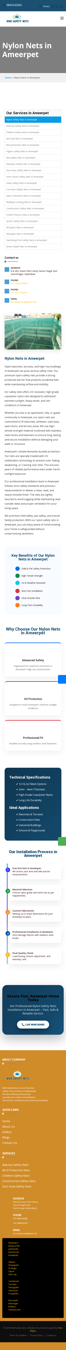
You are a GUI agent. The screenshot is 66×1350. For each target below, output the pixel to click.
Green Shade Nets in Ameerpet (21, 246)
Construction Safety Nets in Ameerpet (25, 208)
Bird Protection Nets (16, 1170)
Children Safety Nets (15, 1175)
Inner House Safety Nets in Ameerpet (24, 176)
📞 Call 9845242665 (33, 1024)
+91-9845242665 (19, 283)
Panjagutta (13, 1287)
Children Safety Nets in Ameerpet (22, 132)
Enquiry (46, 6)
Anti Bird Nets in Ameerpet (19, 138)
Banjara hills (14, 1245)
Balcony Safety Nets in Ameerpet (22, 125)
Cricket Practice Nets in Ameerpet (23, 214)
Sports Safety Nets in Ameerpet (22, 221)
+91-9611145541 (19, 292)
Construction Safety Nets (19, 1181)
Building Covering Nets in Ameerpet (24, 202)
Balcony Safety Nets (15, 1165)
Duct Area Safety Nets (16, 1186)
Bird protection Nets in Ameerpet (22, 144)
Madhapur (13, 1242)
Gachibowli (13, 1281)
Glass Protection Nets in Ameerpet (23, 195)
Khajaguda (13, 1265)
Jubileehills (13, 1249)
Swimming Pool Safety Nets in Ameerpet (26, 240)
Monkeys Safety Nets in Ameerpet (23, 164)
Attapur (11, 1262)
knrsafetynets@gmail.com (24, 301)
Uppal (11, 1271)
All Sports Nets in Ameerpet (20, 227)
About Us (8, 1126)
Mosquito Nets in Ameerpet (20, 233)
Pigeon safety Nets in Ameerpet (22, 151)
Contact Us (9, 1143)
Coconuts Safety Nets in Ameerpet (23, 189)
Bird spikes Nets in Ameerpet (20, 157)
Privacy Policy (36, 1335)
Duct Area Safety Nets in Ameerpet (23, 170)
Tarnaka (12, 1284)
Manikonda (13, 1252)
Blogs (6, 1137)
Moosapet (13, 1300)
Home (7, 77)
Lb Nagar (12, 1268)
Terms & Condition (18, 1335)
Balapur (12, 1306)
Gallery (7, 1132)
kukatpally (13, 1255)
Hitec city (12, 1274)
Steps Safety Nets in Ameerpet (21, 183)
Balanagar (13, 1303)
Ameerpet (13, 1290)
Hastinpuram (14, 1309)
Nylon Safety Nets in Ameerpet (21, 119)
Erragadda (13, 1293)
